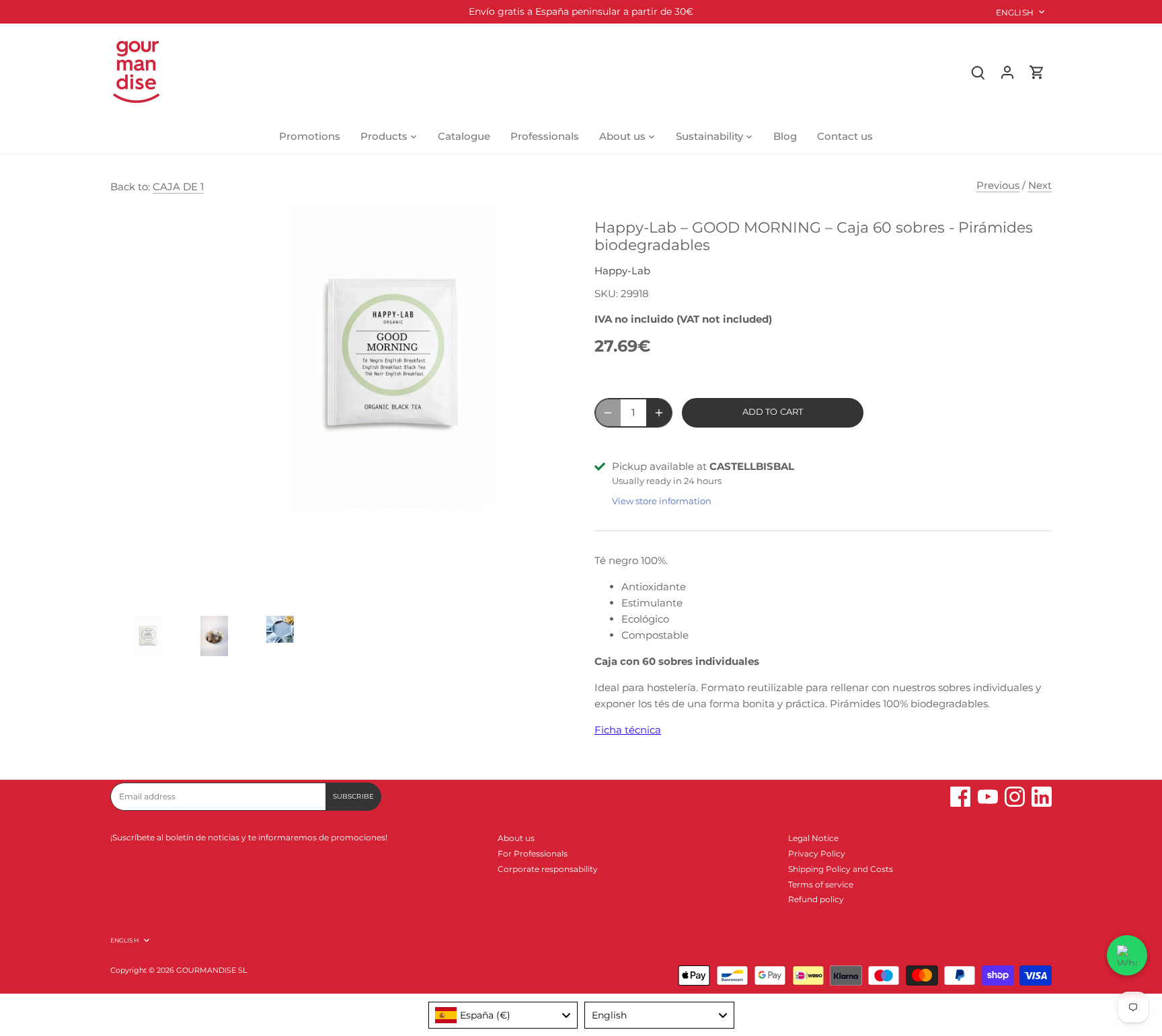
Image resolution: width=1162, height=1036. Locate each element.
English (1015, 12)
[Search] (978, 71)
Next (1040, 185)
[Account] (1007, 71)
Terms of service (820, 884)
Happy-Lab (622, 270)
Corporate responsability (548, 869)
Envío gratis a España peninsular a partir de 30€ (581, 11)
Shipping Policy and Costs (840, 869)
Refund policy (816, 899)
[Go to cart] (1037, 71)
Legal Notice (813, 838)
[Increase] (659, 413)
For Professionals (533, 853)
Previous (997, 185)
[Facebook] (960, 797)
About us (516, 838)
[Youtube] (988, 797)
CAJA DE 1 (178, 186)
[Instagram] (1015, 797)
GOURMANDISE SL (211, 970)
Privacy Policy (816, 853)
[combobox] (503, 1015)
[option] (140, 643)
